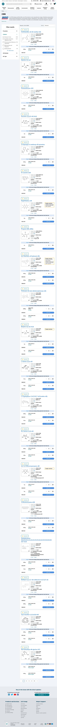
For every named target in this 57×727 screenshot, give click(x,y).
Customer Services (39, 703)
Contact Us (38, 705)
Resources (10, 0)
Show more (11, 50)
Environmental (9, 708)
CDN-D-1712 (38, 468)
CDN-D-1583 (38, 433)
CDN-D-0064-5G (39, 62)
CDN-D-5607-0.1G (39, 174)
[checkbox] (3, 37)
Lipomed (22, 717)
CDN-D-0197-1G (39, 118)
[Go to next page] (37, 681)
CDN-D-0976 (38, 328)
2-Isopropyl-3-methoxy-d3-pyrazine (33, 144)
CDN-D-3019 (38, 616)
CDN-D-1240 (38, 363)
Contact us (25, 0)
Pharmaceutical (9, 705)
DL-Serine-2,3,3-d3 (27, 431)
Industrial (8, 711)
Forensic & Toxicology (10, 709)
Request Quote (48, 670)
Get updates (41, 694)
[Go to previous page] (21, 681)
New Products (15, 0)
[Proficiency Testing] (5, 712)
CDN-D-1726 (38, 504)
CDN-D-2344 (38, 543)
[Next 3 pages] (34, 681)
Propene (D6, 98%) (27, 229)
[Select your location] (53, 1)
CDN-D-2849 (38, 581)
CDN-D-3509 (38, 651)
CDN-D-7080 (38, 258)
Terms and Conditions (22, 724)
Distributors (38, 708)
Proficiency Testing (10, 712)
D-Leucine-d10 (26, 172)
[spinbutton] (51, 49)
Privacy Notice (30, 724)
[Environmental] (5, 708)
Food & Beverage (9, 706)
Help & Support (20, 0)
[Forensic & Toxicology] (5, 709)
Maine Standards (24, 708)
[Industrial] (5, 711)
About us (3, 0)
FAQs (37, 706)
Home (3, 11)
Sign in (27, 46)
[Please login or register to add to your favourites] (46, 49)
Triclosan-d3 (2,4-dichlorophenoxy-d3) (33, 291)
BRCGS (22, 711)
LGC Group (23, 703)
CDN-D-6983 (38, 293)
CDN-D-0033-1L (39, 231)
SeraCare (22, 709)
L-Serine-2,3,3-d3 (26, 361)
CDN (34, 36)
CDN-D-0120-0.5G (39, 90)
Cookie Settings (41, 724)
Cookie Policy (35, 724)
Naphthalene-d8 (26, 201)
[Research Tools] (5, 704)
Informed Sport (23, 714)
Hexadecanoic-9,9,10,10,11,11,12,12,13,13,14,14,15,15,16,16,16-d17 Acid (36, 539)
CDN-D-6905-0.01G (39, 146)
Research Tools (9, 703)
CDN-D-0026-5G (39, 202)
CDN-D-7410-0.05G (39, 34)
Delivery (37, 709)
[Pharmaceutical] (5, 705)
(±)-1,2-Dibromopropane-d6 (30, 466)
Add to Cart (48, 52)
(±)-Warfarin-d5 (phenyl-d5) (30, 256)
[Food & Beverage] (5, 706)
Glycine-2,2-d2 (26, 60)
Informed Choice (24, 712)
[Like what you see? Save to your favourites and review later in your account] (51, 4)
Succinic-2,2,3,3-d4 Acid (29, 116)
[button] (10, 31)
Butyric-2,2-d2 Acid (27, 327)
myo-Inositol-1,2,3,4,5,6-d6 (30, 614)
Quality (7, 0)
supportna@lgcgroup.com (46, 0)
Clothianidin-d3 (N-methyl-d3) (31, 32)
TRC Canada (23, 715)
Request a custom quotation (41, 712)
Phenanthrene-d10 (27, 88)
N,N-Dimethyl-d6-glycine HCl (30, 649)
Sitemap (37, 711)
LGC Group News (24, 705)
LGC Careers (23, 706)
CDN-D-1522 (38, 398)
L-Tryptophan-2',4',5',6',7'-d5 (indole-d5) (34, 396)
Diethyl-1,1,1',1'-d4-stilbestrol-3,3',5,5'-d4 (34, 580)
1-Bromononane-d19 (28, 502)
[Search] (30, 4)
